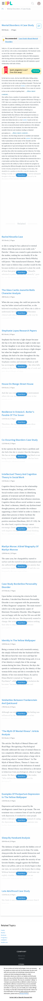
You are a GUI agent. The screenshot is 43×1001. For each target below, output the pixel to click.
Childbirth (4, 940)
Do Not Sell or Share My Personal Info (21, 997)
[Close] (40, 968)
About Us (21, 956)
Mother (3, 933)
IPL (3, 9)
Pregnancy (4, 937)
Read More (21, 272)
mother (25, 120)
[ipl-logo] (9, 4)
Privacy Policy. (24, 993)
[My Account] (39, 3)
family (23, 86)
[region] (21, 983)
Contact (21, 958)
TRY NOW (36, 71)
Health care (4, 942)
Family (3, 930)
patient (28, 138)
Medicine (3, 935)
